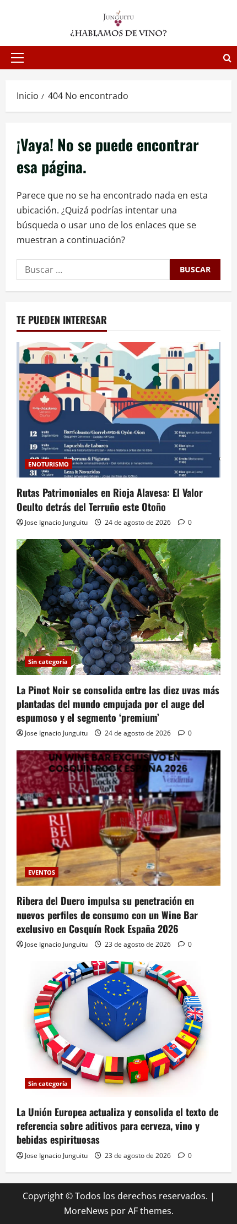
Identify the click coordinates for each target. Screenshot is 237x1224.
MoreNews (86, 1211)
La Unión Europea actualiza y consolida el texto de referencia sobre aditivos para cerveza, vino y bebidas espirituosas (117, 1125)
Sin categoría (48, 661)
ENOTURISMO (48, 464)
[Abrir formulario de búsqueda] (227, 58)
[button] (17, 57)
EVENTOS (41, 872)
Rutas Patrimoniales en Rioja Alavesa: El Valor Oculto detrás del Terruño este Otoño (110, 499)
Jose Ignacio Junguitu (56, 522)
